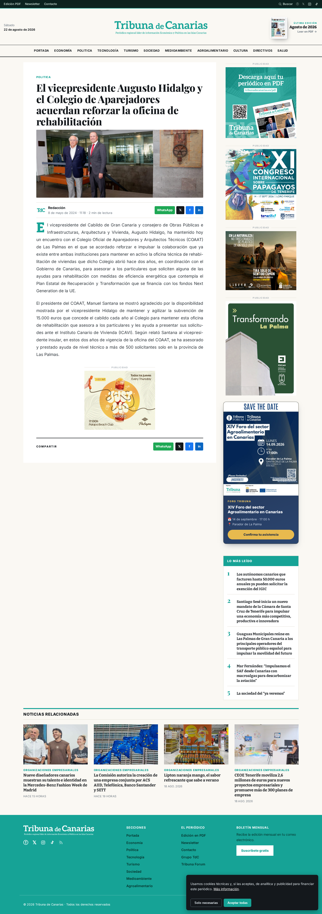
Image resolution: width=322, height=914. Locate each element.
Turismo (131, 50)
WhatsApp (165, 210)
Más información (226, 889)
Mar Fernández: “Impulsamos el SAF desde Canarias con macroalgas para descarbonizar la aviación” (264, 673)
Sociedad (152, 50)
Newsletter (32, 4)
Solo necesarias (206, 903)
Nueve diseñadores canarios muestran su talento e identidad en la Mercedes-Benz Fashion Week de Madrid (55, 782)
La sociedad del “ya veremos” (261, 693)
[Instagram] (309, 4)
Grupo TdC (190, 857)
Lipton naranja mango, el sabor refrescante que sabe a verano (192, 777)
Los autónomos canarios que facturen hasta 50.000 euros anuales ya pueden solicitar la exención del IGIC (262, 581)
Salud (282, 50)
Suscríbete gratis (255, 850)
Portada (41, 50)
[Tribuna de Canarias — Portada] (161, 27)
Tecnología (108, 50)
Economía (63, 50)
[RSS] (61, 842)
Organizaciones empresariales (50, 770)
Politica (84, 50)
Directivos (262, 50)
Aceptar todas (237, 903)
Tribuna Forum (193, 864)
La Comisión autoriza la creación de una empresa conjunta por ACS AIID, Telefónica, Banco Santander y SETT (125, 782)
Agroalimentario (212, 50)
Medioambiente (178, 50)
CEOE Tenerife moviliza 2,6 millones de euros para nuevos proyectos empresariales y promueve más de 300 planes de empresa (264, 785)
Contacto (50, 4)
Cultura (240, 50)
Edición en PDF (193, 835)
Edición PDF (12, 4)
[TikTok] (316, 4)
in (199, 210)
